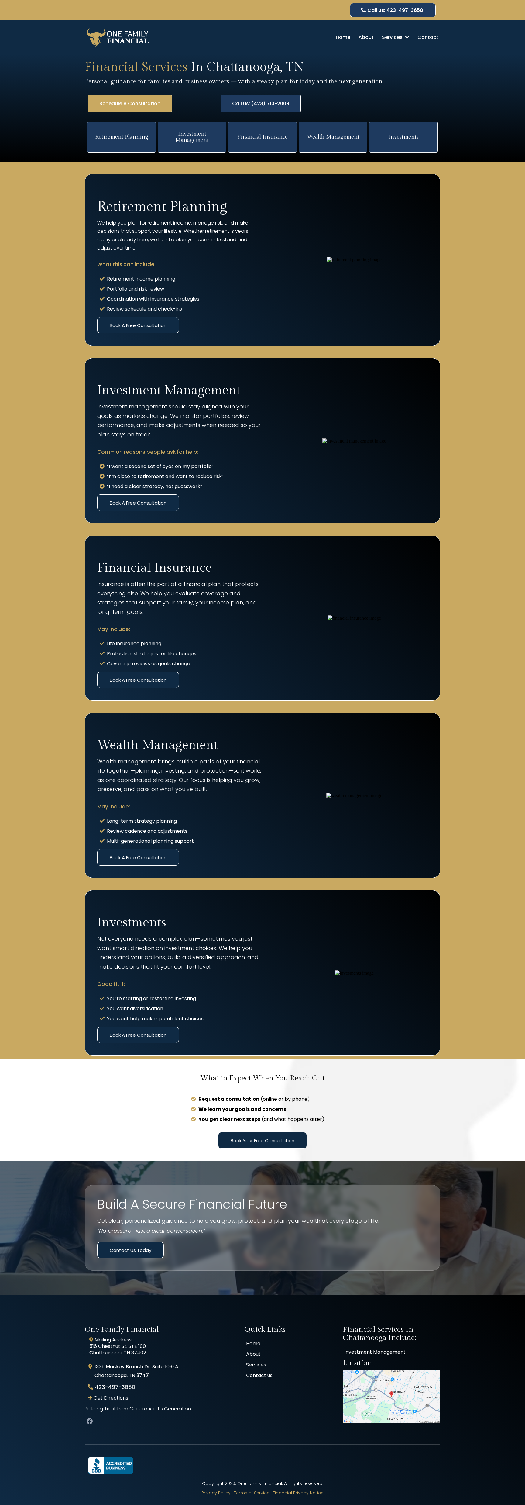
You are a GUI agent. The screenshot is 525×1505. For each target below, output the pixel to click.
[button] (406, 37)
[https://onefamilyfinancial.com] (118, 37)
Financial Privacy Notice (298, 1493)
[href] (391, 1396)
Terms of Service (251, 1493)
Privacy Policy (216, 1493)
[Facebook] (90, 1421)
